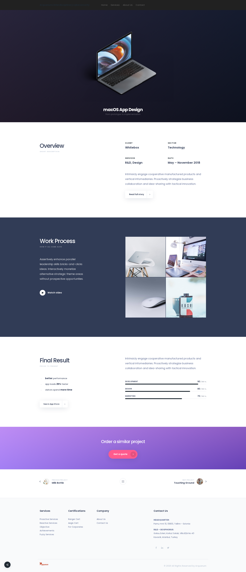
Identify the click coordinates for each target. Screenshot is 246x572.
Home (104, 4)
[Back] (123, 481)
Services (115, 4)
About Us (128, 4)
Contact (140, 4)
